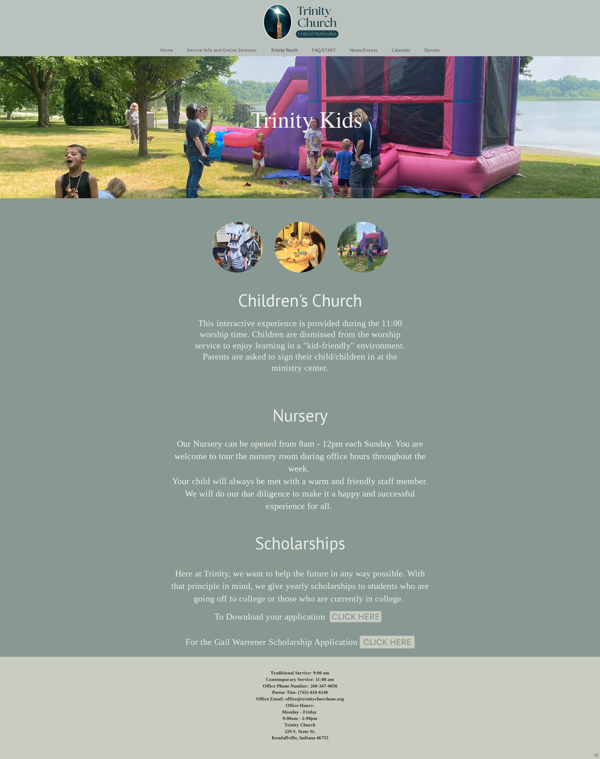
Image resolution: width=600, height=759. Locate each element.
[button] (355, 616)
